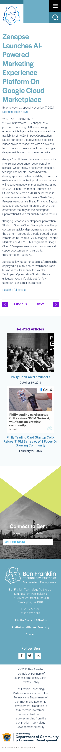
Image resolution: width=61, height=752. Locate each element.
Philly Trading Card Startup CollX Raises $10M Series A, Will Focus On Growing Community (30, 441)
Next (40, 304)
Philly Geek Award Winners (30, 377)
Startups (7, 111)
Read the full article (14, 289)
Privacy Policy (30, 682)
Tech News (21, 111)
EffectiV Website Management (18, 747)
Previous (20, 304)
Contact (31, 634)
